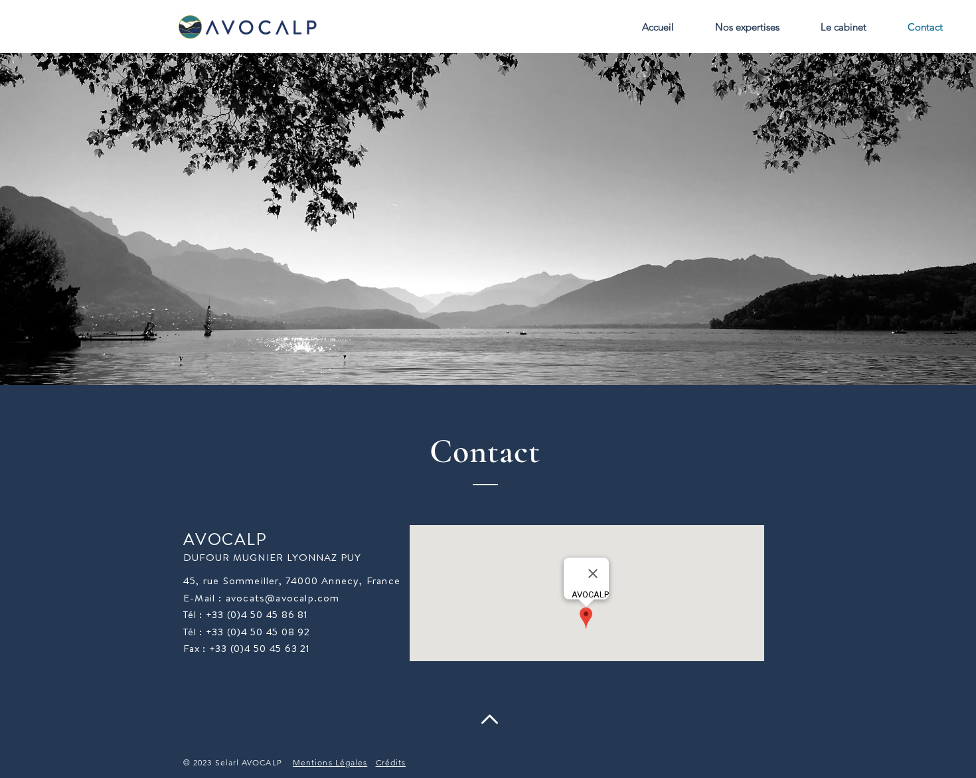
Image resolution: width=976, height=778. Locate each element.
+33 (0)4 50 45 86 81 (257, 614)
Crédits (391, 762)
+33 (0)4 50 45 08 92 (258, 632)
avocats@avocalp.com (283, 598)
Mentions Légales (330, 762)
